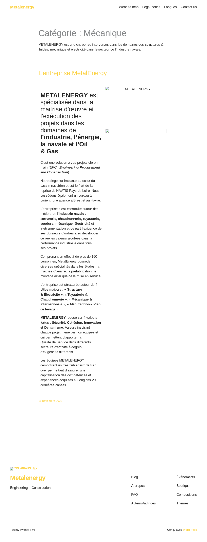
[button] (109, 188)
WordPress (190, 529)
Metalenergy (22, 7)
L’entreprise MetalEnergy (72, 73)
